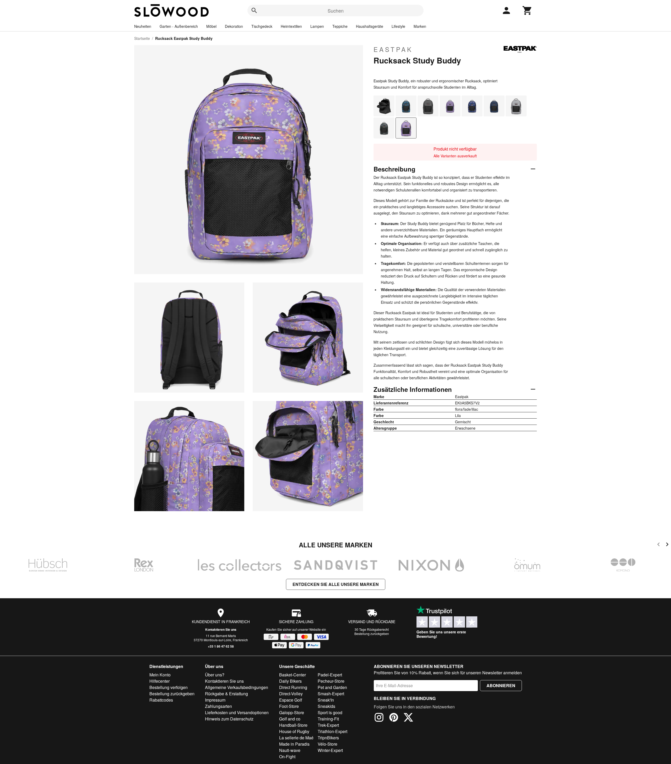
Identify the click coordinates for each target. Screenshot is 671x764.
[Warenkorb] (527, 10)
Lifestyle (398, 26)
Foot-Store (289, 706)
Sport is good (330, 712)
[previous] (658, 545)
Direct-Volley (291, 694)
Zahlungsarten (218, 706)
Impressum (215, 700)
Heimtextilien (291, 26)
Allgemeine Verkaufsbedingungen (236, 687)
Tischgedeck (261, 26)
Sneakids (326, 706)
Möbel (211, 26)
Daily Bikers (290, 681)
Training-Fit (328, 719)
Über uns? (214, 675)
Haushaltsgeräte (369, 26)
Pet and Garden (332, 687)
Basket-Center (292, 675)
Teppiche (340, 26)
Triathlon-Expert (332, 731)
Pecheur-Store (331, 681)
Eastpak (393, 49)
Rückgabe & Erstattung (226, 694)
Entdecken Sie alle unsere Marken (336, 584)
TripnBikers (328, 738)
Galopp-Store (291, 712)
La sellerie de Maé (296, 738)
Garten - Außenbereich (179, 26)
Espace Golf (290, 700)
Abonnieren (500, 685)
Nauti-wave (289, 750)
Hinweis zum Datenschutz (229, 719)
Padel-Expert (330, 675)
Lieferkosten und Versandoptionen (237, 712)
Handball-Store (293, 725)
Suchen (336, 10)
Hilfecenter (159, 681)
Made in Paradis (294, 744)
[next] (667, 545)
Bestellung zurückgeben (371, 633)
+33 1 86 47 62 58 (221, 646)
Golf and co (289, 719)
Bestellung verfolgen (168, 687)
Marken (420, 26)
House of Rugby (294, 731)
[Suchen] (254, 10)
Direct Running (293, 687)
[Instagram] (379, 718)
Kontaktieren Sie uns (220, 629)
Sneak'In (326, 700)
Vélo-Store (327, 744)
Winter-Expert (330, 750)
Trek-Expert (328, 725)
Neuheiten (142, 26)
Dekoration (234, 26)
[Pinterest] (393, 718)
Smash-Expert (331, 694)
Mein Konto (160, 675)
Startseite (142, 38)
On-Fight (287, 757)
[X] (408, 718)
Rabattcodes (161, 700)
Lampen (317, 26)
